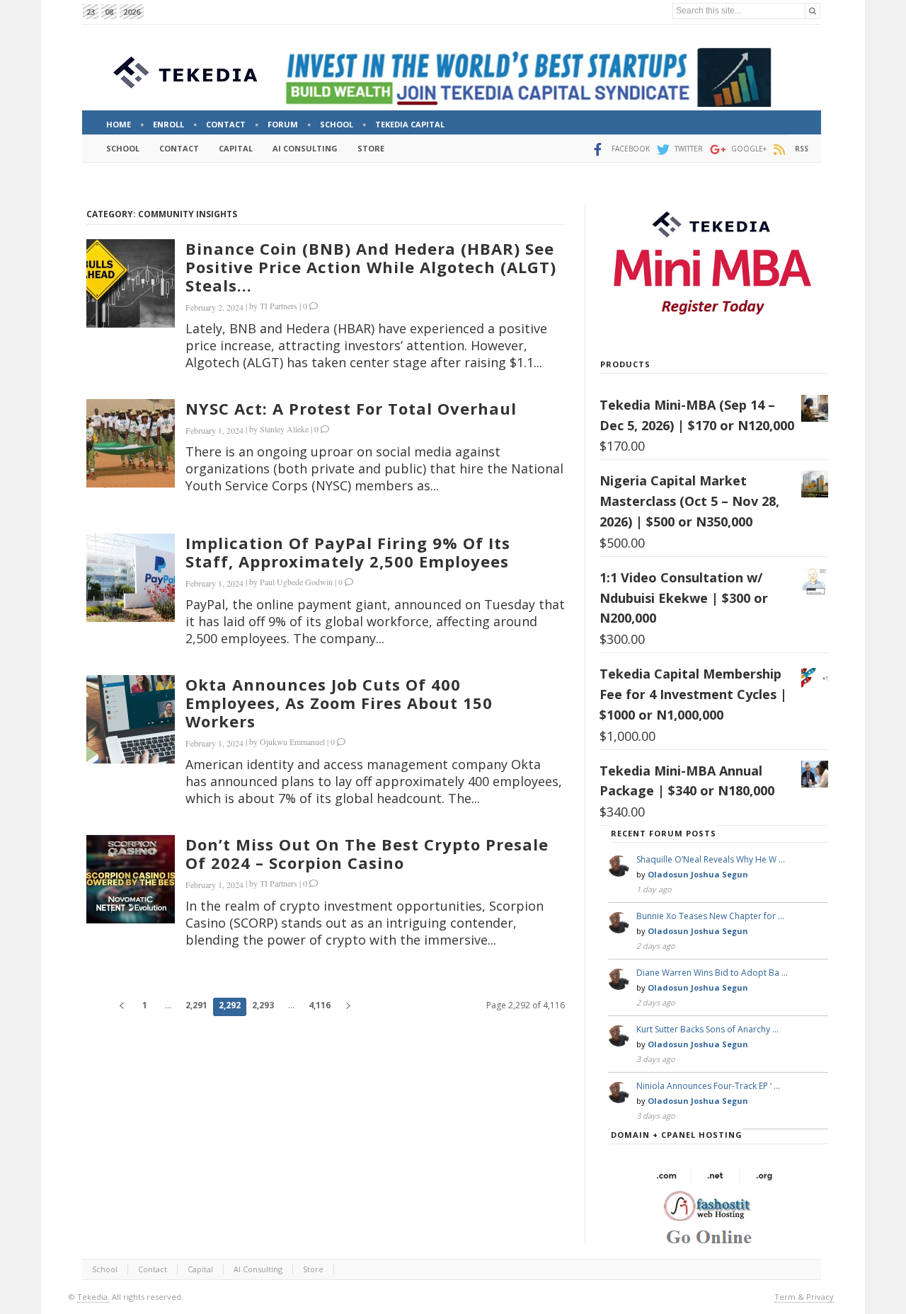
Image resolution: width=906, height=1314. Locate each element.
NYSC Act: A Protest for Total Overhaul (351, 408)
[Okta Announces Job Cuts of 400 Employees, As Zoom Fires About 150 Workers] (130, 719)
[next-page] (348, 1007)
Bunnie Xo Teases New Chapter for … (710, 916)
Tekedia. (93, 1296)
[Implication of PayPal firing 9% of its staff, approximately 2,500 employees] (130, 578)
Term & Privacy (804, 1296)
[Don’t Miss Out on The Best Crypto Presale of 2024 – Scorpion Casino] (130, 879)
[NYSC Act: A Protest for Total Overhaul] (130, 443)
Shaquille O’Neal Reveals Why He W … (710, 859)
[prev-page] (121, 1007)
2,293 (263, 1005)
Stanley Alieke (284, 428)
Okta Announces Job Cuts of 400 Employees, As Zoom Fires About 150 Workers (339, 702)
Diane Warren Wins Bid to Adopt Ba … (712, 973)
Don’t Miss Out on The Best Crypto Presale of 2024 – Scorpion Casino (367, 853)
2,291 (196, 1005)
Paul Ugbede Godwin (296, 581)
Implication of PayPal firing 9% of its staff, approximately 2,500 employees (347, 552)
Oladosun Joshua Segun (698, 874)
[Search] (812, 11)
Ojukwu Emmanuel (292, 741)
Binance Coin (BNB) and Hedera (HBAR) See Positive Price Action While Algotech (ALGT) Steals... (370, 266)
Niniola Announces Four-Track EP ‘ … (708, 1086)
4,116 (320, 1005)
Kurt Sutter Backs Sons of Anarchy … (707, 1029)
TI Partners (278, 305)
